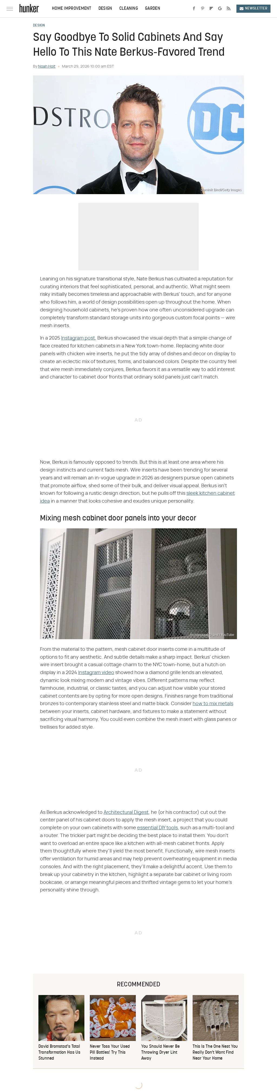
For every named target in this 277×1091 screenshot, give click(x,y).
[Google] (219, 8)
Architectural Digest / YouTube (212, 634)
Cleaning (128, 8)
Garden (152, 8)
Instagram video (96, 672)
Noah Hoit (46, 66)
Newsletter (256, 8)
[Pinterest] (202, 8)
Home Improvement (71, 8)
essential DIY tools (157, 827)
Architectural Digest (126, 812)
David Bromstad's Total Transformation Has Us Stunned (59, 1052)
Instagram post (78, 338)
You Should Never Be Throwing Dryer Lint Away (160, 1052)
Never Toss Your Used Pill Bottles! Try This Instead (110, 1052)
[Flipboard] (211, 8)
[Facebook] (193, 8)
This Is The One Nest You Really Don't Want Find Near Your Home (215, 1052)
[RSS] (228, 8)
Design (105, 8)
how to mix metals (213, 703)
